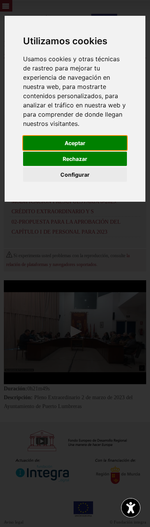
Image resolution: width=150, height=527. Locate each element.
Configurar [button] (75, 174)
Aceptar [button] (75, 143)
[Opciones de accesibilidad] (130, 507)
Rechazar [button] (75, 159)
